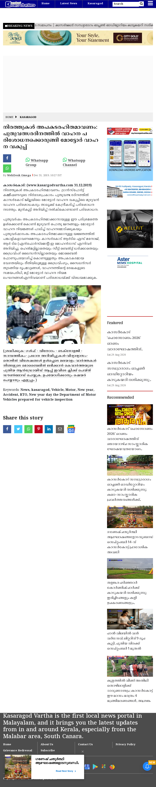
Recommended (120, 398)
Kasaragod (95, 3)
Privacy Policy (125, 744)
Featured (115, 323)
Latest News (68, 3)
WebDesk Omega (19, 175)
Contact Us (85, 744)
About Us (47, 744)
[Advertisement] (78, 84)
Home (45, 3)
